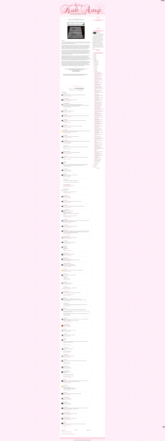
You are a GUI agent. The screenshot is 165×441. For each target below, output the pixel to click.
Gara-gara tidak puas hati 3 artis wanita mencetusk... (98, 138)
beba (64, 308)
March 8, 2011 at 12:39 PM (67, 250)
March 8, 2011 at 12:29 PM (67, 227)
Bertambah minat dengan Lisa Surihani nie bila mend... (98, 113)
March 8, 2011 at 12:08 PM (67, 202)
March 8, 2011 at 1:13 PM (66, 279)
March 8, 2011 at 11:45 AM (67, 122)
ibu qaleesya (65, 98)
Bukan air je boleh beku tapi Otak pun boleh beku (98, 155)
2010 (94, 165)
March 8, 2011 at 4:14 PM (66, 352)
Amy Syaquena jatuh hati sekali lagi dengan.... (98, 82)
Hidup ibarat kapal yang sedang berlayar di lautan (98, 115)
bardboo (64, 179)
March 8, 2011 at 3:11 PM (66, 326)
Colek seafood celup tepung (98, 137)
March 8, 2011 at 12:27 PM (67, 222)
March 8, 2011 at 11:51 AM (67, 148)
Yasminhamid (65, 397)
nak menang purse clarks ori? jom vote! (68, 294)
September (95, 64)
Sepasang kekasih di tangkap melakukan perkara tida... (98, 78)
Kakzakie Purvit (65, 151)
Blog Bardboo (68, 184)
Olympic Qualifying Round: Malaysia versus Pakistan (98, 147)
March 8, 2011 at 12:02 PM (67, 186)
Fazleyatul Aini (65, 236)
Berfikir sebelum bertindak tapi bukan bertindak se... (98, 73)
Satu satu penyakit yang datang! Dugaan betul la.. (98, 95)
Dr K (64, 338)
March (95, 71)
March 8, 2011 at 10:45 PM (67, 399)
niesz (64, 359)
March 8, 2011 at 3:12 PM (66, 331)
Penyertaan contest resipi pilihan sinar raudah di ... (98, 132)
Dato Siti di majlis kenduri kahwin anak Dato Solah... (98, 99)
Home (76, 430)
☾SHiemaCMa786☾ (66, 263)
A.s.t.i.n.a (64, 286)
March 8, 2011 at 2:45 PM (66, 315)
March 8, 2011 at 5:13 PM (66, 363)
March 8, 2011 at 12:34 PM (67, 238)
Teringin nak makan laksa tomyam (98, 110)
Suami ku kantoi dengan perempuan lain (97, 160)
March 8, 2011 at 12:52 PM (67, 266)
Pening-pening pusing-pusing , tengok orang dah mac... (98, 123)
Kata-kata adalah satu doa (97, 107)
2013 (94, 57)
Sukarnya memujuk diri (97, 127)
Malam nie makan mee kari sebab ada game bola (98, 149)
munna (64, 392)
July (95, 66)
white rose (64, 347)
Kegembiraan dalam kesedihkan (98, 75)
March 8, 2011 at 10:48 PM (67, 404)
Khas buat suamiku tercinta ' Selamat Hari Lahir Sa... (98, 153)
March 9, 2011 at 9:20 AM (66, 414)
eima (64, 173)
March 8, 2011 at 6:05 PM (66, 368)
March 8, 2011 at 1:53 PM (66, 295)
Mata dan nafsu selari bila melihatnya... (97, 76)
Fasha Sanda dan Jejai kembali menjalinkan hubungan (98, 103)
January (95, 164)
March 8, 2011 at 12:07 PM (67, 197)
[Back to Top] (164, 427)
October (95, 63)
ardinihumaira (65, 324)
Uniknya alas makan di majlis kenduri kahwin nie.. (98, 106)
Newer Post (63, 430)
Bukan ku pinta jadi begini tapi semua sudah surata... (98, 91)
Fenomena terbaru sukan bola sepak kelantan (98, 97)
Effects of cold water (97, 94)
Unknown (64, 385)
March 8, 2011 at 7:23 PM (66, 382)
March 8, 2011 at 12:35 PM (67, 243)
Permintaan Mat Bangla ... (97, 72)
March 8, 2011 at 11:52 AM (67, 153)
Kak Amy (64, 114)
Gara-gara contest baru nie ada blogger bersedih (98, 119)
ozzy (64, 161)
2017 (94, 54)
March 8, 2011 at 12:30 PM (67, 233)
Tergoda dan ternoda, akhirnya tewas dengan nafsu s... (98, 129)
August (95, 65)
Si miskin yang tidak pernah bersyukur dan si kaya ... (98, 84)
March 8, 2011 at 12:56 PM (67, 271)
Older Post (89, 430)
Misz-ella (64, 129)
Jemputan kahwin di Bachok (98, 104)
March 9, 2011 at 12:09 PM (67, 419)
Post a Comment (65, 426)
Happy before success (97, 124)
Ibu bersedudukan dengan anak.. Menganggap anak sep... (98, 87)
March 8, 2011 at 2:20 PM (66, 305)
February (95, 163)
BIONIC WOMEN (65, 103)
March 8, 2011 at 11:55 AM (67, 159)
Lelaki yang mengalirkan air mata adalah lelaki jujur (98, 121)
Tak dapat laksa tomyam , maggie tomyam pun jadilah (98, 109)
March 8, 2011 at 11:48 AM (67, 143)
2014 (94, 56)
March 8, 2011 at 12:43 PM (67, 255)
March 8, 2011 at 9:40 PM (66, 394)
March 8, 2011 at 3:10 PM (66, 321)
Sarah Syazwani (65, 417)
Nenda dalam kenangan (97, 161)
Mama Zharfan (65, 291)
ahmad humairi (65, 412)
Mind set (95, 150)
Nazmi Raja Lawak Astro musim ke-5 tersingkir (98, 131)
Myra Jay (64, 219)
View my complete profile (96, 49)
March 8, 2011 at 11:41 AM (67, 107)
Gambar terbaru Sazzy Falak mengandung (98, 145)
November (95, 62)
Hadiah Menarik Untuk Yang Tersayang (68, 185)
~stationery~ (65, 277)
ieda (64, 379)
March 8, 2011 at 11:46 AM (67, 132)
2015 (94, 55)
